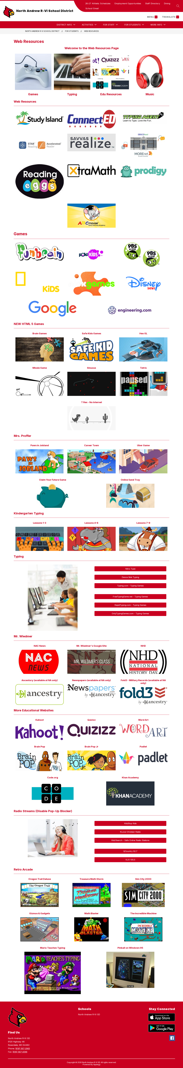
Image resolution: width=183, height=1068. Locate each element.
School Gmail (92, 8)
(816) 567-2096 (20, 1052)
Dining (167, 3)
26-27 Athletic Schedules (98, 3)
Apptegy (96, 1064)
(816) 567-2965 (22, 1048)
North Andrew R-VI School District (42, 31)
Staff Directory (152, 3)
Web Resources (91, 31)
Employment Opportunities (128, 3)
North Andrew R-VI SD (89, 1014)
